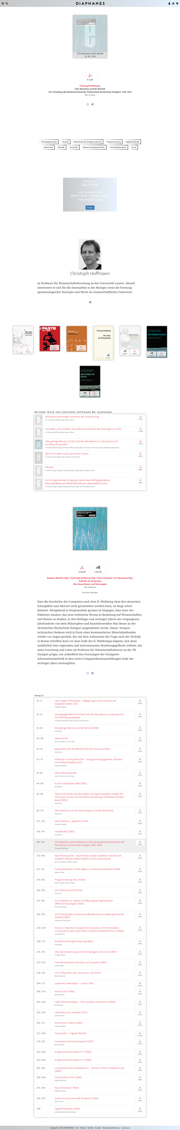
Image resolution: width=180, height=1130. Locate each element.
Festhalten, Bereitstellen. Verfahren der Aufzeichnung (72, 417)
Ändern (90, 207)
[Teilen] (92, 104)
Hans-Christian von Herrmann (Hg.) (115, 578)
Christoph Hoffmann (90, 86)
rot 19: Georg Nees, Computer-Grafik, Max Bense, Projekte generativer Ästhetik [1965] (89, 915)
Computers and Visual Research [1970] (74, 1041)
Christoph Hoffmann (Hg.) (83, 578)
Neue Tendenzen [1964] (67, 1088)
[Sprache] (173, 3)
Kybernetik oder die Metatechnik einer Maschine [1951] (82, 749)
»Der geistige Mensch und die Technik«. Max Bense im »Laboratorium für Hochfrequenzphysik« (81, 443)
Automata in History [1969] (68, 1023)
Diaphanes (90, 3)
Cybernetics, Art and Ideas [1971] (71, 1012)
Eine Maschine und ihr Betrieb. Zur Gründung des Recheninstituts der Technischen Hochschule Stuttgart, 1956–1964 (90, 843)
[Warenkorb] (177, 3)
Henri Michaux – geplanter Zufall (71, 821)
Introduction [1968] (64, 991)
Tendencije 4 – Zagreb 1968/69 (70, 1033)
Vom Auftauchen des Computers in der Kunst (78, 973)
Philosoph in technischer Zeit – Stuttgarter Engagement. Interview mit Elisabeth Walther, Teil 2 (88, 761)
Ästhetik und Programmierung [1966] (74, 941)
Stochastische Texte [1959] (68, 890)
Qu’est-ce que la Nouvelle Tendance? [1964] (76, 1098)
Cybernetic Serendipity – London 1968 (74, 983)
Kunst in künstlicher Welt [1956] (71, 783)
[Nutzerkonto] (169, 3)
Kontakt (98, 1128)
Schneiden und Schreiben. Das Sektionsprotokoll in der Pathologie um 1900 (83, 429)
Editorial (49, 467)
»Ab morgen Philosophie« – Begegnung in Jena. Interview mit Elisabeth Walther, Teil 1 (85, 702)
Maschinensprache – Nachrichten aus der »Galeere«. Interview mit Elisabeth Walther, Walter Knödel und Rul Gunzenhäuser (88, 857)
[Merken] (88, 104)
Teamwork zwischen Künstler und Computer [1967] (81, 962)
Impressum (125, 1128)
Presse (83, 1128)
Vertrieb (90, 1128)
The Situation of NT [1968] (68, 1077)
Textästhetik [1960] (65, 831)
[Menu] (3, 3)
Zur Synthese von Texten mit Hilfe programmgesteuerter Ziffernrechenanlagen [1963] (84, 902)
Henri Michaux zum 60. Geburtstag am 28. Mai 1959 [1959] (84, 810)
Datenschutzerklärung (111, 1128)
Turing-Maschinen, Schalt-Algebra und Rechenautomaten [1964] (87, 869)
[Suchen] (7, 3)
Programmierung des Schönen (70, 880)
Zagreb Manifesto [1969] (67, 1109)
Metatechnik (61, 738)
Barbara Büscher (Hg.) (58, 578)
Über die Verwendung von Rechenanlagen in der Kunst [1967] (86, 952)
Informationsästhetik (65, 773)
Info (77, 1128)
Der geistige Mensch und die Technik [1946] (77, 728)
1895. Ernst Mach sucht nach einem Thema (66, 454)
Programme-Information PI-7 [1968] (73, 1052)
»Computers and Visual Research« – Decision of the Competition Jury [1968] (89, 1069)
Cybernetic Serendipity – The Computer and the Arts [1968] (85, 1002)
